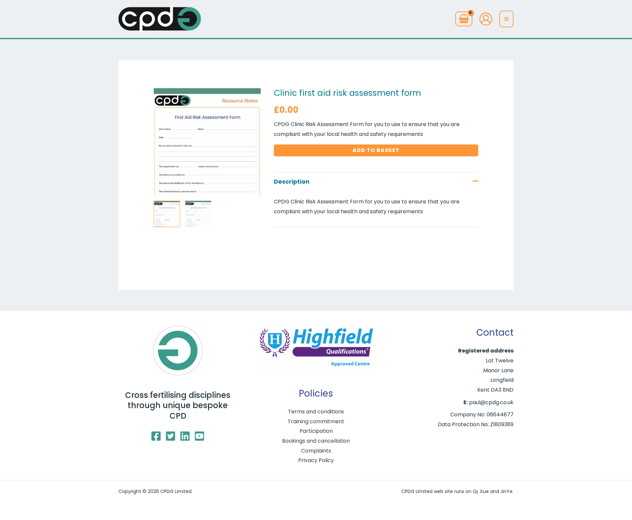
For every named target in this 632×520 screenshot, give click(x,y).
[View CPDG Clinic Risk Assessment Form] (167, 214)
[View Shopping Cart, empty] (463, 19)
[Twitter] (170, 436)
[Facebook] (156, 436)
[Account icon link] (486, 19)
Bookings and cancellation (316, 441)
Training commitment (316, 421)
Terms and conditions (316, 411)
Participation (316, 431)
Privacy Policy (316, 460)
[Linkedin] (185, 436)
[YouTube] (199, 436)
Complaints (316, 451)
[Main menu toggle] (506, 19)
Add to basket (376, 150)
